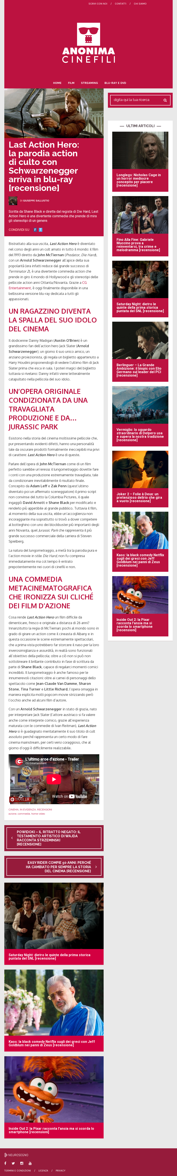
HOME (57, 83)
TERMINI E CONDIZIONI (17, 1171)
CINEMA (14, 809)
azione (12, 813)
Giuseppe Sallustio (36, 200)
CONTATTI (120, 3)
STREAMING (89, 83)
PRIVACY (60, 1171)
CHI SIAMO (140, 3)
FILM (71, 83)
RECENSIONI (44, 809)
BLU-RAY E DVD (115, 83)
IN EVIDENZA (28, 809)
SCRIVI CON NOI (97, 3)
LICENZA (43, 1171)
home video (38, 813)
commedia (24, 813)
